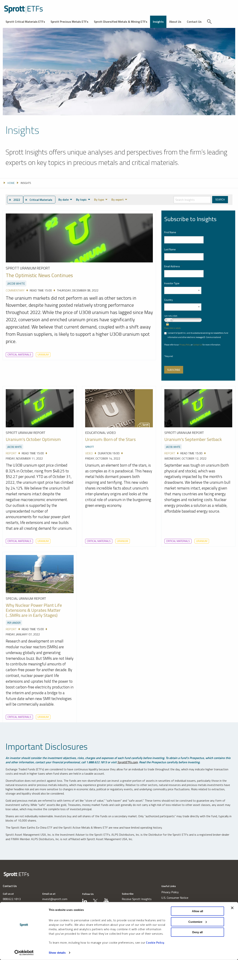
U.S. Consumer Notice (174, 897)
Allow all (197, 911)
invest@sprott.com (54, 898)
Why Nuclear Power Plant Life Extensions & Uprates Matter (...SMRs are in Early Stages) (34, 610)
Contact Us (194, 21)
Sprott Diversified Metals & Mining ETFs (120, 21)
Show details (57, 952)
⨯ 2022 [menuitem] (14, 199)
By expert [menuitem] (117, 199)
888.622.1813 (12, 898)
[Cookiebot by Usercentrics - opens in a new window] (24, 953)
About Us (175, 21)
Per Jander (14, 623)
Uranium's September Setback (193, 439)
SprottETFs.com (127, 762)
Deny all (197, 932)
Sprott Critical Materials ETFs (25, 21)
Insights (158, 21)
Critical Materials (19, 355)
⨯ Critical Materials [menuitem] (38, 199)
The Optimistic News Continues (39, 275)
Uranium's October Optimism (33, 439)
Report (11, 453)
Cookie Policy (155, 942)
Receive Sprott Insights (137, 898)
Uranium (43, 355)
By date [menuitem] (63, 199)
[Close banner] (232, 908)
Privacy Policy (185, 344)
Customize (195, 921)
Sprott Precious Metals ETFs (69, 21)
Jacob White (16, 283)
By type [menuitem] (99, 199)
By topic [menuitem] (81, 199)
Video (89, 453)
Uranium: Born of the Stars (110, 439)
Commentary (15, 290)
